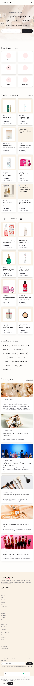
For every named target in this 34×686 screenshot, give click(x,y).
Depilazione (4, 611)
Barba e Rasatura (5, 608)
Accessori (3, 615)
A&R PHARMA (6, 369)
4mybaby (10, 357)
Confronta (27, 31)
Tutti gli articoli (29, 380)
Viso (2, 597)
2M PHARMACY (6, 349)
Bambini (3, 617)
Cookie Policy (4, 648)
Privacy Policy (4, 646)
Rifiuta (4, 683)
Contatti (3, 639)
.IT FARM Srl (5, 345)
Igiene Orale (4, 606)
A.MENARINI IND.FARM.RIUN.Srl (19, 361)
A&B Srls (22, 365)
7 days (18, 357)
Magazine (3, 629)
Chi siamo (3, 637)
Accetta (10, 683)
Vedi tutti (30, 95)
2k (28, 345)
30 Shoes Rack (17, 349)
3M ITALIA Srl (23, 353)
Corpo (2, 604)
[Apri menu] (31, 2)
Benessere (3, 620)
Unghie (3, 613)
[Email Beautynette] (7, 587)
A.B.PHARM (5, 361)
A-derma (26, 357)
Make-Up (3, 600)
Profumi (3, 595)
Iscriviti (29, 663)
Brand (2, 635)
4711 (4, 357)
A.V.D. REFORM (6, 365)
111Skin (22, 345)
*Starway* (14, 345)
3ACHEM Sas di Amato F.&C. (10, 353)
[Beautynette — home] (6, 2)
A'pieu (15, 365)
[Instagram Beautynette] (2, 587)
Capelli (3, 602)
